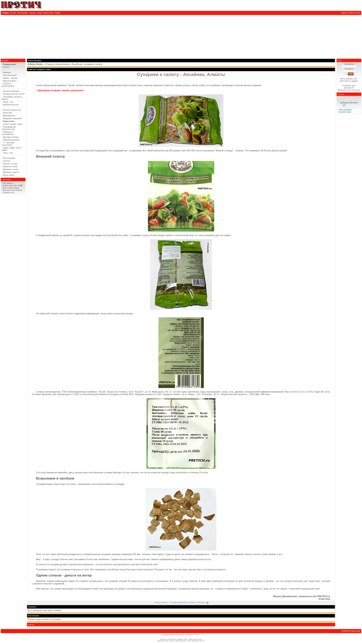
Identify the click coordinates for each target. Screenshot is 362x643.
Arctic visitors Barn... (12, 188)
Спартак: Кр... (9, 192)
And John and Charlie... (13, 190)
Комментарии (345, 112)
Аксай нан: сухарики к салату (87, 64)
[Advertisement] (181, 36)
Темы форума (345, 109)
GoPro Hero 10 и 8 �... (13, 185)
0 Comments (192, 602)
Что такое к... (9, 183)
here (358, 90)
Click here (344, 81)
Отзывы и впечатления (57, 64)
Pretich (164, 602)
